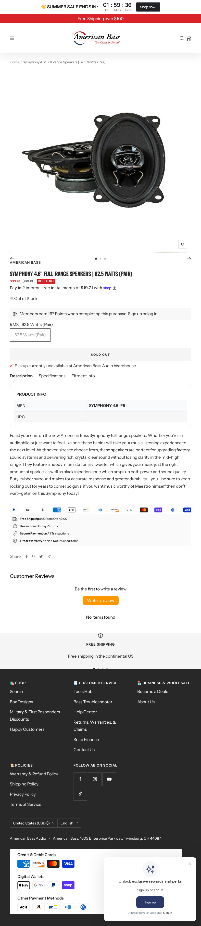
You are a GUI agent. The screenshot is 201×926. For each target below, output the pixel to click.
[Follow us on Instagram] (94, 779)
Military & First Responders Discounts (35, 715)
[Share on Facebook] (27, 556)
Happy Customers (27, 729)
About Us (146, 701)
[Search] (182, 38)
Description (21, 375)
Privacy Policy (23, 794)
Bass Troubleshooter (93, 701)
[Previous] (12, 259)
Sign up (135, 313)
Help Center (85, 711)
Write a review (100, 600)
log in (152, 313)
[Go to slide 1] (96, 259)
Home (14, 62)
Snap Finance (86, 739)
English (67, 823)
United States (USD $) (31, 823)
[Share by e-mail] (49, 556)
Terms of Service (25, 804)
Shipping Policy (24, 784)
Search (16, 691)
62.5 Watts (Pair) (30, 334)
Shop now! (148, 7)
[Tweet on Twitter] (41, 556)
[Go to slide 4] (107, 668)
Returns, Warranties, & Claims (95, 726)
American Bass (25, 262)
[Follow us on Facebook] (80, 779)
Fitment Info (83, 375)
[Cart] (188, 38)
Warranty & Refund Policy (34, 773)
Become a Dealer (153, 691)
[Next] (189, 259)
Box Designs (21, 701)
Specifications (52, 375)
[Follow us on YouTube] (109, 779)
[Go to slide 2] (100, 259)
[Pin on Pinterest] (33, 556)
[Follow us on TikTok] (80, 793)
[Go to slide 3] (105, 259)
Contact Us (84, 749)
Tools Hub (83, 691)
